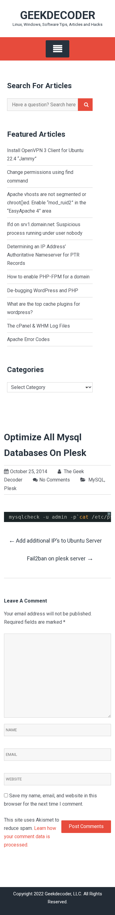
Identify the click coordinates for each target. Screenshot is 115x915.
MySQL (96, 480)
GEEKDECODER (57, 15)
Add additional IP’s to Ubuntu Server (55, 540)
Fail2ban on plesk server (60, 558)
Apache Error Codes (28, 339)
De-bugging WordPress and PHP (42, 290)
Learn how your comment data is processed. (30, 836)
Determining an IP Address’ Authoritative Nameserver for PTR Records (43, 255)
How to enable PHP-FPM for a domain (48, 277)
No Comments (54, 480)
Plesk (10, 488)
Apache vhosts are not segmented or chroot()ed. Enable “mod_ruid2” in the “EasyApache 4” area (46, 202)
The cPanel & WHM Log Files (38, 326)
